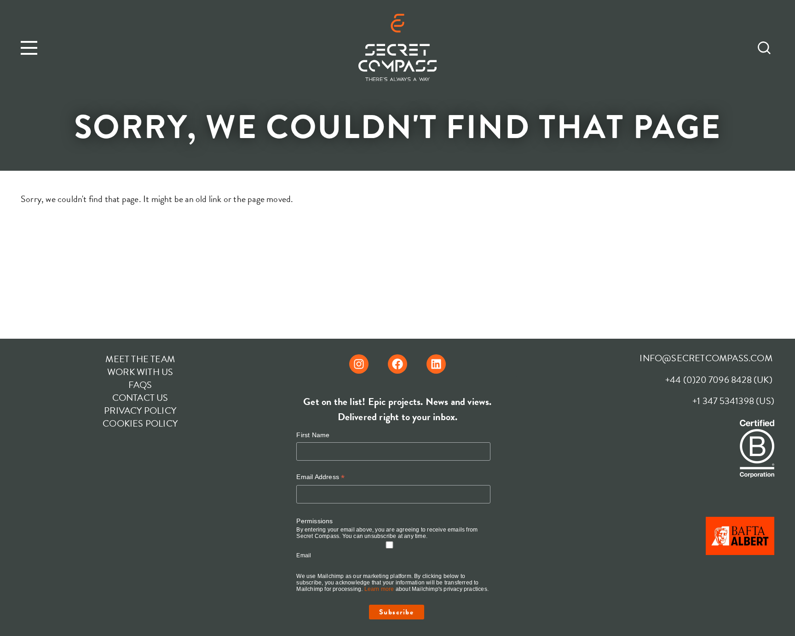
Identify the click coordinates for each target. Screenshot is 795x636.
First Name (312, 435)
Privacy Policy (140, 410)
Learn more (379, 589)
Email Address (320, 477)
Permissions (314, 521)
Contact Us (140, 398)
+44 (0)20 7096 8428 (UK (717, 380)
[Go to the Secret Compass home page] (397, 49)
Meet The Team (140, 359)
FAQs (140, 385)
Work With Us (140, 372)
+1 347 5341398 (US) (733, 401)
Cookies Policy (140, 423)
